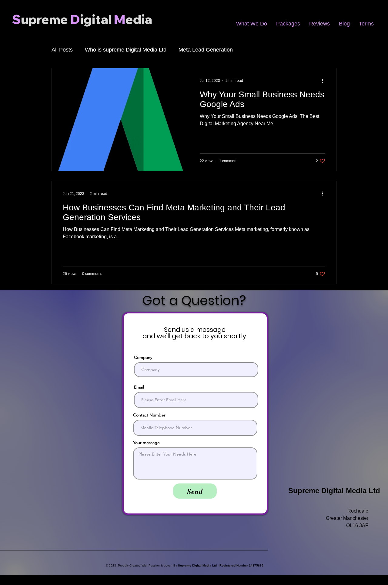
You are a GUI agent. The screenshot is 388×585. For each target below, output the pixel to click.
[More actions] (324, 80)
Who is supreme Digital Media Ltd (125, 50)
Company (143, 357)
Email (139, 387)
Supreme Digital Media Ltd (334, 490)
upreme (44, 19)
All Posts (62, 50)
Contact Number (149, 415)
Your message (146, 442)
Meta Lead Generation (206, 50)
